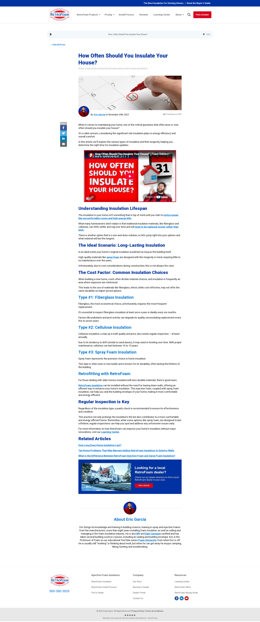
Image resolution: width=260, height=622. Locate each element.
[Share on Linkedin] (63, 138)
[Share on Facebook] (63, 128)
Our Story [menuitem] (137, 581)
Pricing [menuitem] (108, 14)
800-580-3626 (59, 591)
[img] (204, 34)
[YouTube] (187, 598)
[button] (50, 34)
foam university (139, 68)
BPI (138, 533)
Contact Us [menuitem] (138, 598)
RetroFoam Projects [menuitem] (87, 14)
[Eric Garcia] (83, 111)
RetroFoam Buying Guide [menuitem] (186, 592)
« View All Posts (58, 45)
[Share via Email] (63, 144)
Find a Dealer (202, 14)
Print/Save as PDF (173, 114)
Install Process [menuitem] (126, 14)
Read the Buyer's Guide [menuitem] (198, 3)
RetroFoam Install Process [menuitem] (104, 587)
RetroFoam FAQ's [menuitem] (183, 587)
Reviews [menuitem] (143, 14)
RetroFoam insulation (117, 68)
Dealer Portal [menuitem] (139, 592)
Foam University (147, 540)
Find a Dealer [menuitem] (97, 592)
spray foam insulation (90, 68)
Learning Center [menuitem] (161, 14)
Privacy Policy (137, 611)
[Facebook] (177, 598)
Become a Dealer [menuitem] (141, 587)
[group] (130, 34)
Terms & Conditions (154, 611)
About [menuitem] (179, 14)
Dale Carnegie (153, 533)
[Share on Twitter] (63, 133)
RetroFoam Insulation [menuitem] (101, 581)
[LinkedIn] (182, 598)
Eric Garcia (99, 114)
